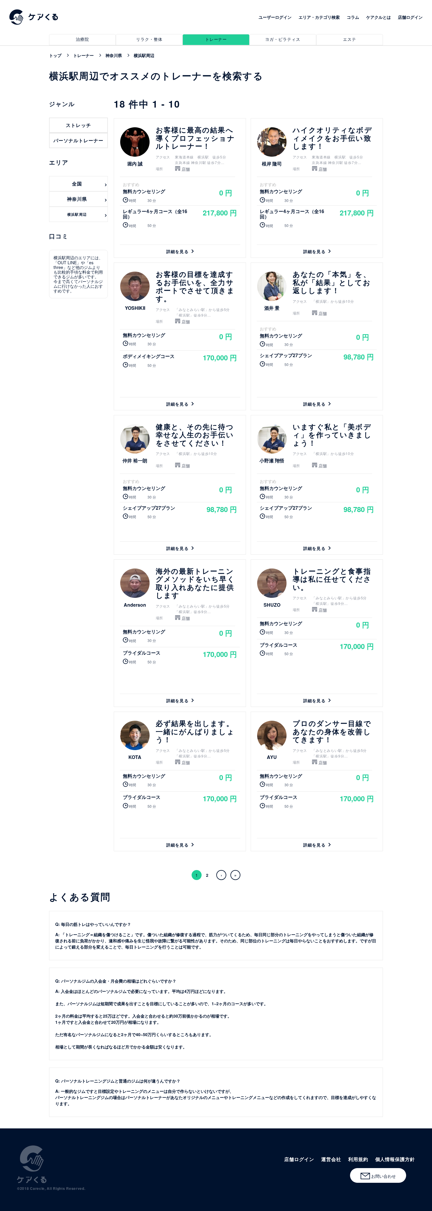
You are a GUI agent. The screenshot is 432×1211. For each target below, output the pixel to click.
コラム (353, 17)
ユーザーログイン (275, 17)
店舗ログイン (410, 17)
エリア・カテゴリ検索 (319, 17)
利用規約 (358, 1159)
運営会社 (331, 1159)
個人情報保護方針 (395, 1159)
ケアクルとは (378, 17)
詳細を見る (180, 187)
